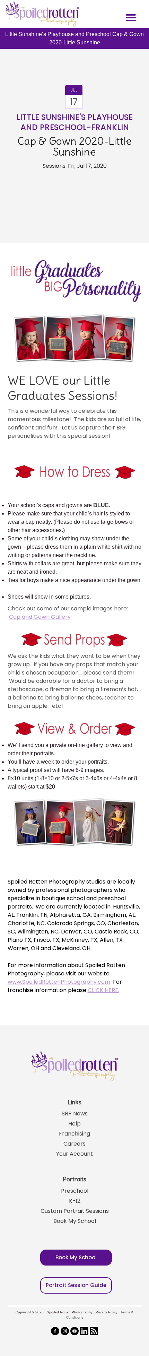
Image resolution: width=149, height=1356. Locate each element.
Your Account (74, 1154)
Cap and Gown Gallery (40, 617)
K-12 (74, 1201)
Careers (74, 1144)
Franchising (74, 1134)
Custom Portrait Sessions (75, 1211)
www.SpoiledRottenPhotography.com (59, 982)
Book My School (74, 1221)
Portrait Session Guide (76, 1285)
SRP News (75, 1114)
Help (74, 1124)
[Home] (41, 14)
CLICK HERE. (103, 990)
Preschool (74, 1191)
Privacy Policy (106, 1312)
